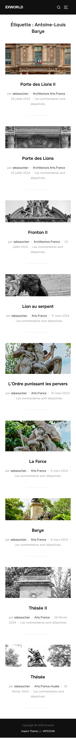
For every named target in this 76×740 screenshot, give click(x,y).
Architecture (41, 93)
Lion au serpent (38, 306)
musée (55, 686)
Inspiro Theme (29, 731)
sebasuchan (20, 93)
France (60, 93)
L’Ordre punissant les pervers (38, 384)
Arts (52, 93)
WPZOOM (49, 731)
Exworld (14, 7)
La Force (37, 461)
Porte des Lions (38, 158)
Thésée (38, 677)
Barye (38, 530)
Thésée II (38, 608)
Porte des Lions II (37, 84)
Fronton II (38, 232)
